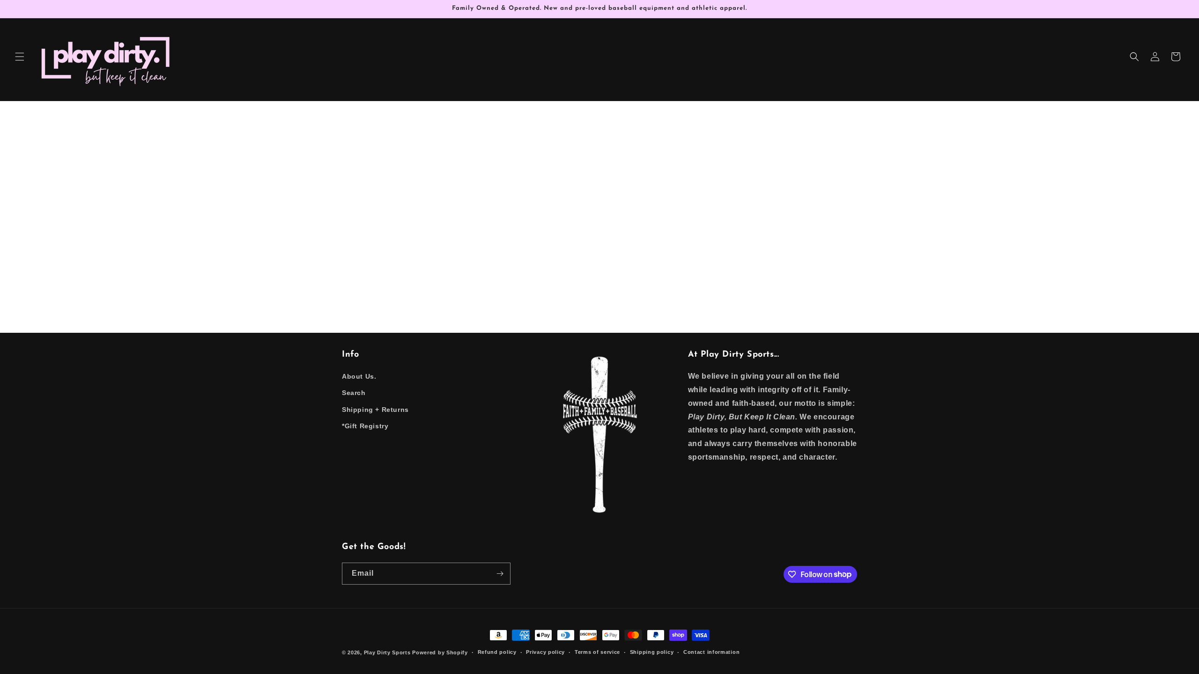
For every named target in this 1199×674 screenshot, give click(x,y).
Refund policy (497, 652)
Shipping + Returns (375, 409)
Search (354, 392)
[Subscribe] (499, 574)
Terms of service (597, 652)
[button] (19, 56)
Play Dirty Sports (387, 652)
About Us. (359, 376)
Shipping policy (652, 652)
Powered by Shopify (440, 652)
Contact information (711, 652)
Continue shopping (599, 229)
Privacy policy (545, 652)
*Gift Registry (365, 426)
